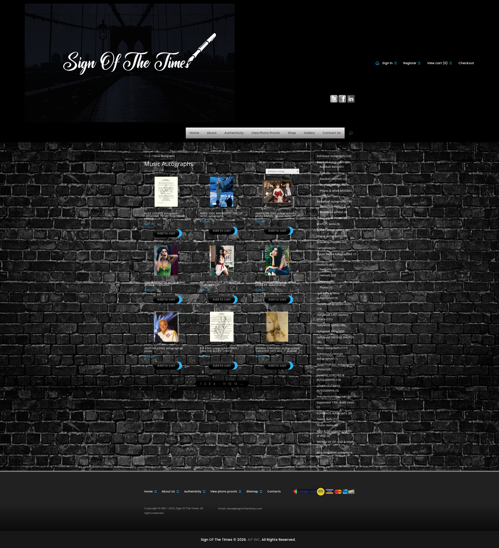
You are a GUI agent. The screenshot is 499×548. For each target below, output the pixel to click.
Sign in (387, 63)
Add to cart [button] (166, 233)
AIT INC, (254, 539)
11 (224, 384)
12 (230, 384)
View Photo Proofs (265, 133)
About (212, 133)
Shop (292, 133)
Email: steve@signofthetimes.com (240, 508)
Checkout (466, 63)
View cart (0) (437, 63)
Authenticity (234, 133)
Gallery (309, 133)
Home (194, 133)
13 (235, 384)
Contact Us (332, 133)
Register (409, 63)
